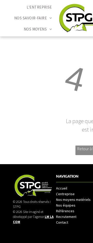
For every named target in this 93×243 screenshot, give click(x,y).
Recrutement (66, 216)
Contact (62, 222)
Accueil (61, 188)
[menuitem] (39, 7)
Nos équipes (65, 205)
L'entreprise (65, 194)
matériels (83, 199)
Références (65, 211)
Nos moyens (65, 199)
